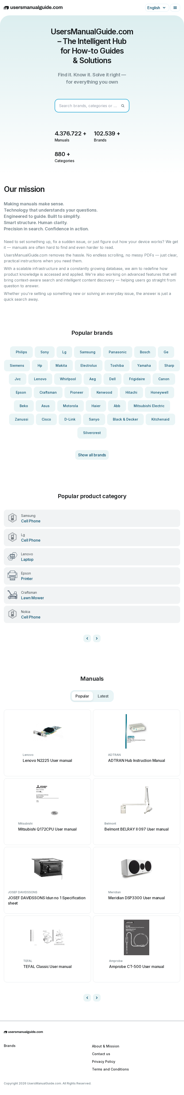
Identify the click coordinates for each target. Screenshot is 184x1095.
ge (166, 352)
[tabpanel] (92, 855)
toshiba (117, 365)
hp (40, 365)
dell (112, 379)
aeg (92, 379)
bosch (145, 352)
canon (163, 379)
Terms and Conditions (110, 1069)
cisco (46, 419)
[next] (97, 638)
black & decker (125, 419)
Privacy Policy (103, 1061)
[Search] (122, 105)
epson (21, 392)
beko (24, 406)
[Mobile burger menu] (175, 8)
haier (96, 406)
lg (64, 352)
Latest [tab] (103, 696)
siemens (17, 365)
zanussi (21, 419)
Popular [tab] (82, 696)
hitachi (131, 392)
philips (21, 352)
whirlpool (68, 379)
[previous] (87, 638)
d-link (69, 419)
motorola (70, 406)
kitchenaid (160, 419)
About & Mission (105, 1046)
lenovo (40, 379)
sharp (169, 365)
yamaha (144, 365)
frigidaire (137, 379)
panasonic (117, 352)
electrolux (88, 365)
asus (45, 406)
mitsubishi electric (149, 406)
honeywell (159, 392)
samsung (87, 352)
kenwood (104, 392)
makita (61, 365)
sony (44, 352)
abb (117, 406)
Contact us (101, 1054)
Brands (10, 1046)
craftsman (48, 392)
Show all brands (92, 455)
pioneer (76, 392)
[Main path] (92, 1032)
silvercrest (92, 433)
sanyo (94, 419)
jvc (18, 379)
